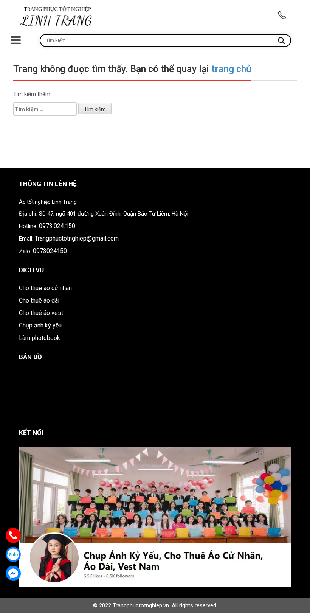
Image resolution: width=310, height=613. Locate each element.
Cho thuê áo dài (39, 300)
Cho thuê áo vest (41, 313)
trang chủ (231, 69)
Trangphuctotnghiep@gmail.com (77, 238)
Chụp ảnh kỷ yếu (40, 325)
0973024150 (50, 251)
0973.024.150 (57, 226)
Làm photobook (39, 337)
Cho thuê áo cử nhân (45, 288)
